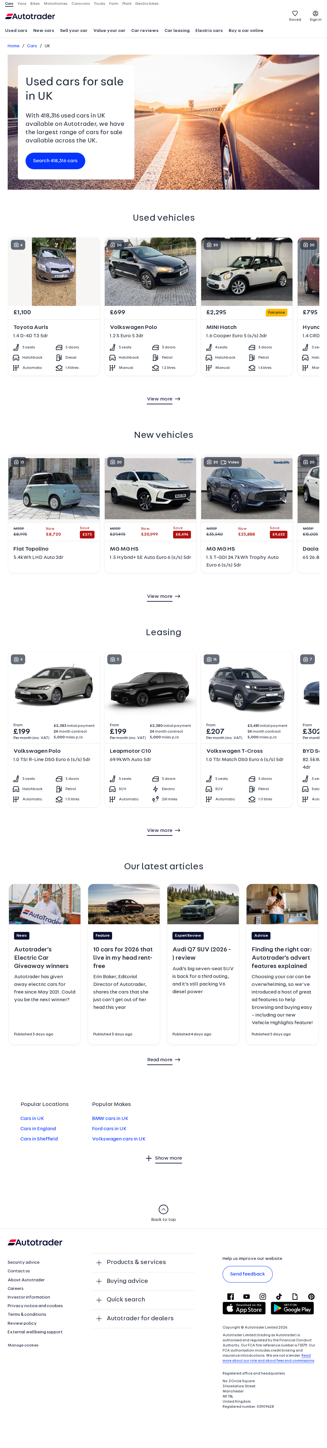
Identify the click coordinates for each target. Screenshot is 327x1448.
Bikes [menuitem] (35, 4)
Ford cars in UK (109, 1129)
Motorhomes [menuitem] (56, 4)
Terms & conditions (27, 1315)
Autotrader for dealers (140, 1318)
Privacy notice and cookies (35, 1306)
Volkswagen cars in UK (119, 1139)
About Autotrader (26, 1280)
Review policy (22, 1324)
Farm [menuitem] (113, 4)
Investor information (29, 1297)
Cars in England (38, 1129)
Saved (295, 20)
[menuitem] (16, 31)
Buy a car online (246, 30)
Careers (16, 1289)
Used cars (16, 30)
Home (13, 46)
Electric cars (209, 30)
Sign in (316, 20)
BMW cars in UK (110, 1118)
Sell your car (73, 30)
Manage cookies (23, 1345)
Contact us (19, 1271)
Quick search (126, 1300)
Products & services (136, 1262)
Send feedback (247, 1274)
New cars (43, 30)
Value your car (109, 30)
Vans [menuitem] (22, 4)
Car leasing (177, 30)
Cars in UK (32, 1118)
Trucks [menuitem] (99, 4)
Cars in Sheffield (39, 1139)
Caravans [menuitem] (81, 4)
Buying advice (127, 1281)
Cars (32, 46)
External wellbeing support (35, 1332)
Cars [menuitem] (9, 4)
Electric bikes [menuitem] (147, 4)
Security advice (24, 1263)
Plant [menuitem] (127, 4)
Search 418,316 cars (55, 161)
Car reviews (145, 30)
